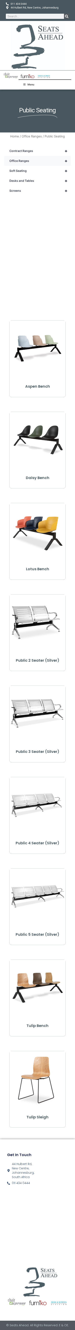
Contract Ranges (38, 150)
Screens (38, 190)
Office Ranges (32, 136)
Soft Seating (38, 170)
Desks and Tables (38, 180)
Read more (37, 394)
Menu (31, 84)
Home (14, 136)
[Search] (66, 16)
